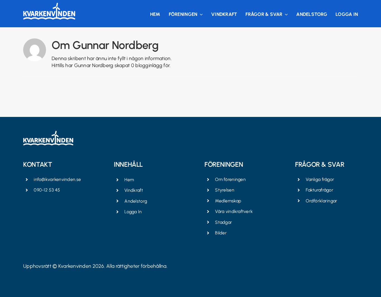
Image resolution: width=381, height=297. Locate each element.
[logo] (49, 5)
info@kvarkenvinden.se (57, 179)
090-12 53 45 (47, 190)
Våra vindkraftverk (234, 211)
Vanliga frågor (320, 179)
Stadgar (223, 222)
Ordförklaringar (321, 200)
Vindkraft (133, 190)
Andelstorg (135, 201)
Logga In (133, 211)
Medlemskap (228, 200)
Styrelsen (224, 190)
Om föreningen (230, 179)
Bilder (221, 232)
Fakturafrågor (319, 190)
